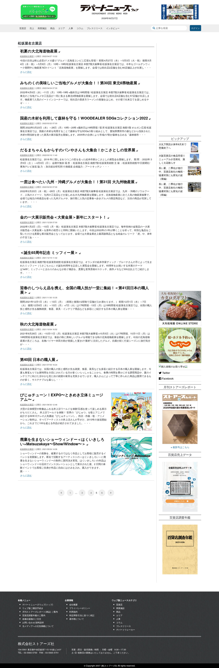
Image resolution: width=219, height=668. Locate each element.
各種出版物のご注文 (31, 618)
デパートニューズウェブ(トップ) (37, 604)
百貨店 (22, 28)
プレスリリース (94, 28)
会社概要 (73, 604)
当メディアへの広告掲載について (38, 626)
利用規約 (73, 611)
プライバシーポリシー (79, 608)
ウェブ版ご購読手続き (32, 608)
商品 (52, 28)
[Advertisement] (180, 88)
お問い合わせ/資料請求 (33, 622)
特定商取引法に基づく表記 (81, 615)
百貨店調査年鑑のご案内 (33, 615)
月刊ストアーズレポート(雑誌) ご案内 (40, 611)
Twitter (165, 373)
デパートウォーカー (125, 629)
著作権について (76, 618)
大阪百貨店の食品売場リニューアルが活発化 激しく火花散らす (172, 159)
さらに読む (26, 72)
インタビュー (112, 28)
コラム (80, 28)
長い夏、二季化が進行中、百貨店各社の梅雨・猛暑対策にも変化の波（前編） (172, 189)
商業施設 (42, 28)
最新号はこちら (180, 447)
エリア (61, 28)
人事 (71, 28)
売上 (32, 28)
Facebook (167, 378)
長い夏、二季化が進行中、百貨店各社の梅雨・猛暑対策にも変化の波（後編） (172, 173)
